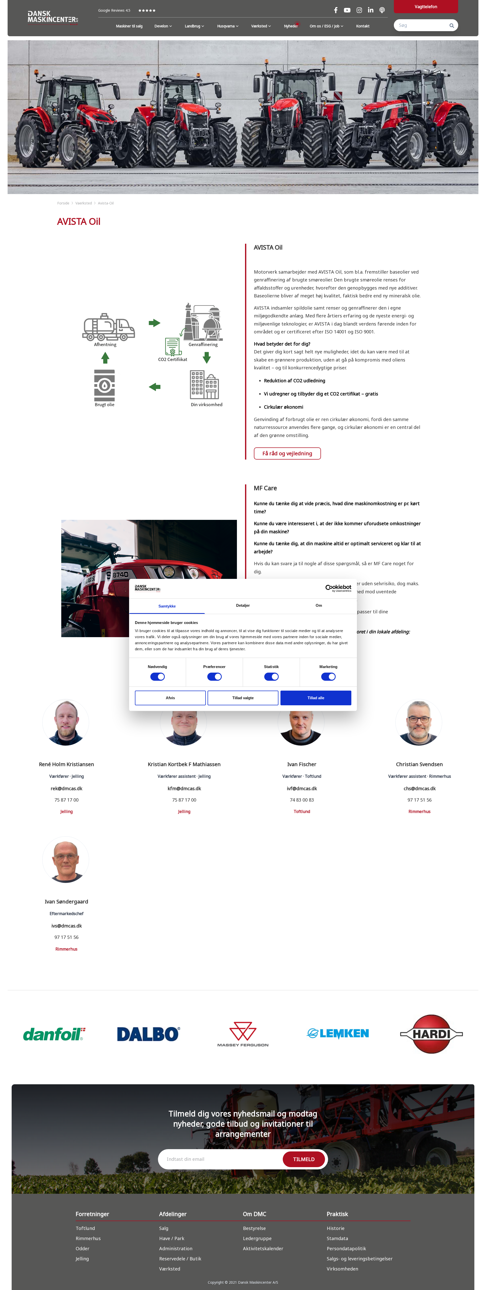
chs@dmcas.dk (420, 788)
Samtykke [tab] (167, 606)
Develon (161, 26)
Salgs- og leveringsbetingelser (360, 1259)
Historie (336, 1228)
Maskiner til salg (129, 26)
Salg (163, 1228)
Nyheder (291, 26)
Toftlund (85, 1228)
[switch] (214, 677)
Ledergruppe (257, 1238)
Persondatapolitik (346, 1248)
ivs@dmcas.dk (66, 926)
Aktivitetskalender (263, 1248)
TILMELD (304, 1159)
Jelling (82, 1259)
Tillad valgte (243, 698)
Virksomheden (342, 1269)
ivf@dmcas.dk (302, 788)
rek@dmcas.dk (66, 788)
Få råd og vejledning (287, 453)
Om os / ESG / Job (324, 26)
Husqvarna (226, 26)
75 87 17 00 (66, 800)
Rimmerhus (88, 1238)
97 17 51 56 (420, 800)
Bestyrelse (254, 1228)
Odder (82, 1248)
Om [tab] (319, 605)
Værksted (259, 26)
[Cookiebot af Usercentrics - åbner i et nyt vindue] (329, 588)
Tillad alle (316, 698)
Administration (175, 1248)
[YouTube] (347, 10)
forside (63, 203)
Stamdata (337, 1238)
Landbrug (192, 26)
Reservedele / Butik (180, 1259)
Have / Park (171, 1238)
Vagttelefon (426, 6)
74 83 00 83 (302, 800)
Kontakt (363, 26)
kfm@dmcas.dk (184, 788)
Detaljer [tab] (243, 605)
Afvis (170, 698)
